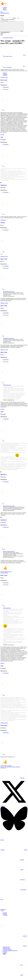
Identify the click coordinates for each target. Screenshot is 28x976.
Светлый (25, 935)
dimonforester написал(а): (8, 291)
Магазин (5, 9)
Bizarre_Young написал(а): (9, 505)
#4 (3, 251)
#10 (4, 549)
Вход (2, 34)
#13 (4, 754)
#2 (3, 166)
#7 (3, 382)
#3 (3, 214)
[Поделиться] (13, 99)
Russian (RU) (7, 947)
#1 (3, 110)
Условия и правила (7, 949)
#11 (4, 605)
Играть (4, 8)
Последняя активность (8, 37)
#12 (4, 695)
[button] (13, 926)
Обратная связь (6, 948)
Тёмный (25, 945)
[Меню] (1, 1)
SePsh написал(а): (7, 384)
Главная (5, 7)
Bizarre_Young (9, 56)
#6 (3, 336)
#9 (3, 503)
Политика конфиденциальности (10, 950)
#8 (3, 440)
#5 (3, 289)
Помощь (5, 951)
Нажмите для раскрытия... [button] (9, 296)
